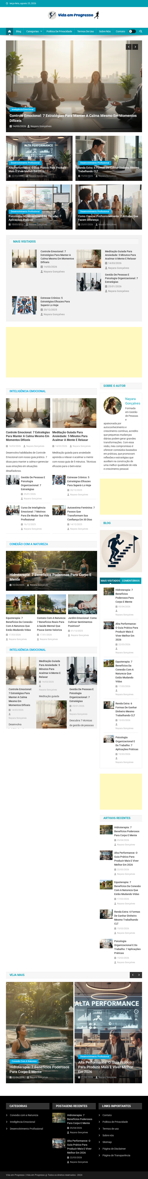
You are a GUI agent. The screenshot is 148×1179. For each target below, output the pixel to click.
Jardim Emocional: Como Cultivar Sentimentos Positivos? (82, 622)
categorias (32, 31)
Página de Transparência (116, 1155)
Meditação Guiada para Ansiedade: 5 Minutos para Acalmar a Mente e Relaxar (120, 255)
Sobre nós (105, 31)
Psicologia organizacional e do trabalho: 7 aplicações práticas (35, 218)
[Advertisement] (74, 352)
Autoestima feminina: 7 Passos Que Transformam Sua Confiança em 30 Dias (81, 513)
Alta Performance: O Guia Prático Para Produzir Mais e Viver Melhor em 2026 (37, 169)
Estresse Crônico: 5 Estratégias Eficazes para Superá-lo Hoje (55, 301)
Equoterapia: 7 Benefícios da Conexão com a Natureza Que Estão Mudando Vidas (19, 624)
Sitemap (107, 1142)
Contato (120, 31)
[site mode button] (132, 31)
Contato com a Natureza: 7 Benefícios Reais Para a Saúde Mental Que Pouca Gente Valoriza (51, 624)
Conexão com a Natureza (24, 1061)
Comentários (131, 580)
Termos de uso (85, 31)
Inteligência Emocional (22, 109)
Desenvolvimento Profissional (25, 163)
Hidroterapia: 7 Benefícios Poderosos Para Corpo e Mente (50, 577)
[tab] (110, 581)
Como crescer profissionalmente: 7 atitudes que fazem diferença (108, 218)
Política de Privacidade (59, 31)
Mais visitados (110, 580)
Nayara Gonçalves (41, 126)
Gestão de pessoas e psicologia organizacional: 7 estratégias (121, 278)
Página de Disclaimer (114, 1148)
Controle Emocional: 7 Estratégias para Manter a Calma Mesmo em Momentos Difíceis (57, 257)
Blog (18, 31)
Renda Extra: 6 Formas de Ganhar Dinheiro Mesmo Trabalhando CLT (108, 169)
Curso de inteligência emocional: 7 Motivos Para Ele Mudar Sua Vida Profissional (35, 513)
